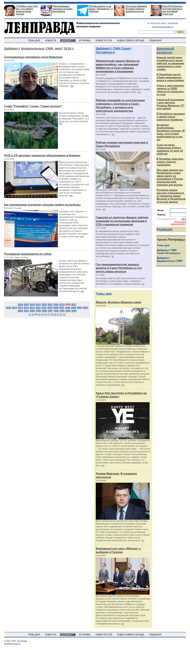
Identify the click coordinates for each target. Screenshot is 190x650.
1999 (38, 310)
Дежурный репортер (165, 50)
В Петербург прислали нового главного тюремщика (170, 162)
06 (45, 314)
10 (58, 314)
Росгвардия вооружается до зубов (27, 253)
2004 (79, 307)
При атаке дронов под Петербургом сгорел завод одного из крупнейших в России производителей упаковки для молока (170, 177)
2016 (8, 307)
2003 (85, 307)
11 (61, 314)
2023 (38, 304)
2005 (73, 307)
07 (49, 314)
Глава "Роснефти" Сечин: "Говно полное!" (33, 106)
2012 (32, 307)
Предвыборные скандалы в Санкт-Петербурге (62, 9)
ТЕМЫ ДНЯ (34, 40)
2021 (50, 304)
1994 (68, 310)
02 (33, 314)
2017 (73, 304)
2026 (20, 304)
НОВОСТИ (51, 40)
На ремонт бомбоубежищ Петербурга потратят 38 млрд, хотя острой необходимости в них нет (171, 132)
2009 (50, 307)
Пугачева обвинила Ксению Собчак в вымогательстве (136, 9)
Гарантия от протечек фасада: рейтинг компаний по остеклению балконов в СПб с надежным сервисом (122, 221)
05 (42, 314)
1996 (56, 310)
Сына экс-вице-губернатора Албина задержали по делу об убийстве (170, 149)
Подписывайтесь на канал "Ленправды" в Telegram (101, 9)
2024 (32, 304)
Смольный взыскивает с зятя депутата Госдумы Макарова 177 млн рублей (170, 104)
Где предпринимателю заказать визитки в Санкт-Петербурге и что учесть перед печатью (119, 268)
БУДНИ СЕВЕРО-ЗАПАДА (131, 40)
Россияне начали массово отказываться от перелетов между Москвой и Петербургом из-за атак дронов (171, 196)
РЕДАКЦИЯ (155, 40)
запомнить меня (168, 219)
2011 (38, 307)
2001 (26, 310)
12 (64, 314)
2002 (20, 310)
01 (30, 314)
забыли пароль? (178, 224)
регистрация (180, 222)
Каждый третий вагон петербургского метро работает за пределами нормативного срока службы (170, 63)
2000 (32, 310)
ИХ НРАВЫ (85, 40)
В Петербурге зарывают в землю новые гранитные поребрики (171, 116)
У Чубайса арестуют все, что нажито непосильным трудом (27, 10)
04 (39, 314)
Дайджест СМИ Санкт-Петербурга (114, 50)
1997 (50, 310)
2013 (26, 307)
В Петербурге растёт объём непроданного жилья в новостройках (170, 77)
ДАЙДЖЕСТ (68, 40)
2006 (67, 307)
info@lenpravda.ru (162, 27)
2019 (62, 304)
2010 (44, 307)
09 (55, 314)
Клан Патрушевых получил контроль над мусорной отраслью (172, 10)
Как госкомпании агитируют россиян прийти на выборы (42, 204)
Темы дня (104, 294)
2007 (61, 307)
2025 (26, 304)
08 (52, 314)
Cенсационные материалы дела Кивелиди (33, 56)
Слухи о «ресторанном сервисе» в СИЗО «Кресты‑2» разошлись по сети (170, 90)
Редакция (164, 229)
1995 (62, 310)
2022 (44, 304)
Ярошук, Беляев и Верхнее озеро (118, 302)
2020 (56, 304)
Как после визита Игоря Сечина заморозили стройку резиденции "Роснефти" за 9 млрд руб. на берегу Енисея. (74, 117)
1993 (73, 310)
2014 (20, 307)
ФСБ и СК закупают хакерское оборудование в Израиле (42, 155)
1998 (44, 310)
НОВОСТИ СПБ (104, 40)
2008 (55, 307)
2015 (14, 307)
